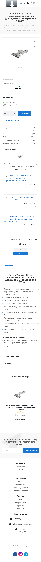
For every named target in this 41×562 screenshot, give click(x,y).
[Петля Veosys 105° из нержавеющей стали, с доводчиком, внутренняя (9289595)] (20, 53)
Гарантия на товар (20, 491)
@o (17, 524)
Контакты (20, 473)
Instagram (20, 554)
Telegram (26, 554)
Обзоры (20, 508)
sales (14, 524)
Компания (20, 463)
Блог (20, 499)
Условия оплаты (20, 484)
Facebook (15, 554)
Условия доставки (20, 487)
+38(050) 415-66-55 (22, 519)
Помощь (20, 481)
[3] (8, 79)
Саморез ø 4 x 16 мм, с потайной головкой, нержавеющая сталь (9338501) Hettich (19, 219)
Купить (20, 253)
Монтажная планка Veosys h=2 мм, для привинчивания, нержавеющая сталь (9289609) (19, 178)
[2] (6, 79)
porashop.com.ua (25, 524)
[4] (10, 79)
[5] (12, 79)
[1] (4, 79)
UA (20, 3)
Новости (20, 470)
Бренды (20, 505)
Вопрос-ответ (20, 502)
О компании (20, 467)
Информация (20, 478)
